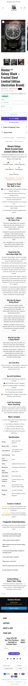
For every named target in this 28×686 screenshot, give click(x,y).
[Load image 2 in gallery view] (14, 62)
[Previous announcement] (2, 1)
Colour (2, 99)
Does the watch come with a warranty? (13, 565)
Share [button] (4, 594)
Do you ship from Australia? (10, 570)
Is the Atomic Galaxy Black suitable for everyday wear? (13, 551)
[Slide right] (26, 62)
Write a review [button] (14, 608)
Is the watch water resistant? (11, 557)
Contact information (15, 684)
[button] (3, 8)
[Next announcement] (25, 1)
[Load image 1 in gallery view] (7, 62)
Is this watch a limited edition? (11, 540)
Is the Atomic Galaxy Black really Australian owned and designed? (12, 534)
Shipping (3, 90)
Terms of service (10, 681)
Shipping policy (19, 681)
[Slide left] (1, 62)
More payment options (14, 122)
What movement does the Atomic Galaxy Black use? (14, 545)
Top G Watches (8, 679)
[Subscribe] (23, 648)
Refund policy (16, 679)
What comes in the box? (9, 561)
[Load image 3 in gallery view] (21, 62)
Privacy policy (23, 679)
